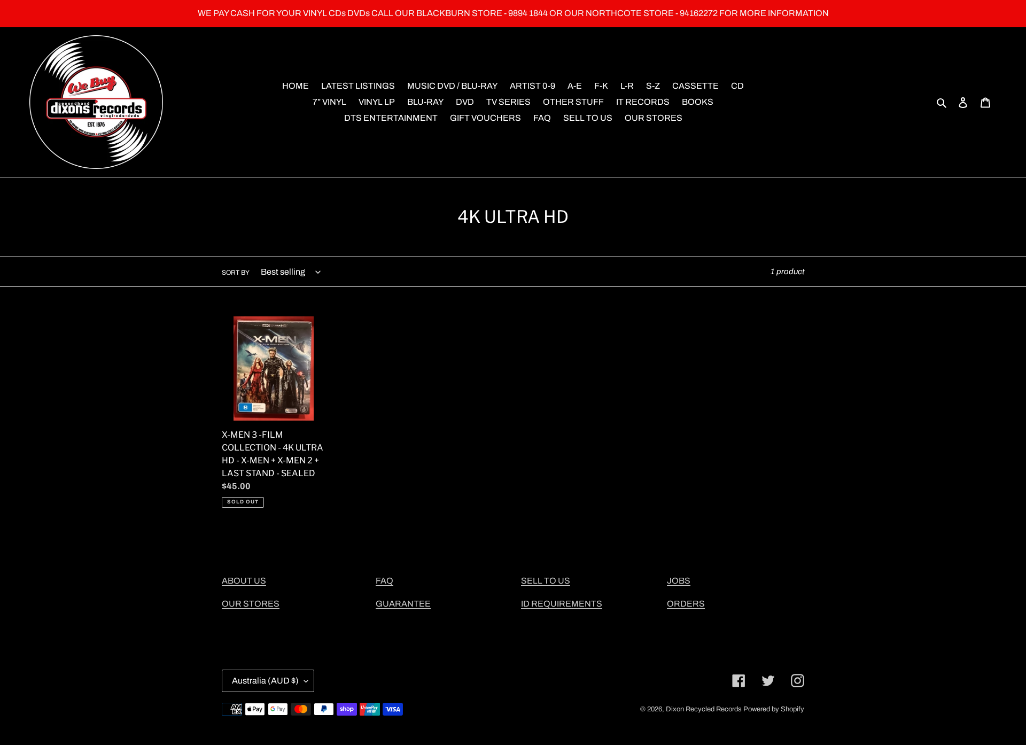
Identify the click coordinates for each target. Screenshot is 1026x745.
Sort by (236, 272)
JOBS (678, 580)
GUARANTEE (403, 603)
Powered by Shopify (773, 709)
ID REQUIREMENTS (561, 603)
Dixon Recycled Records (704, 709)
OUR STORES (250, 603)
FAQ (384, 580)
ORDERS (686, 603)
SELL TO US (545, 580)
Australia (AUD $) (265, 680)
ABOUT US (244, 580)
